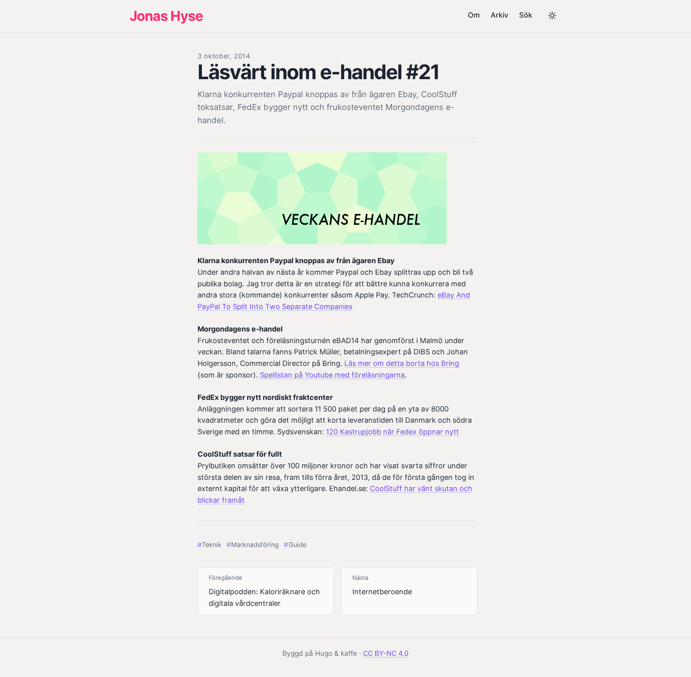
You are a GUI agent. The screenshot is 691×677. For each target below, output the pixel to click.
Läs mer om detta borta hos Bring (401, 363)
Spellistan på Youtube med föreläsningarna (332, 375)
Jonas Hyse (166, 16)
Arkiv (499, 15)
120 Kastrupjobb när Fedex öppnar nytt (392, 431)
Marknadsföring (255, 545)
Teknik (212, 545)
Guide (297, 545)
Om (474, 15)
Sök (525, 15)
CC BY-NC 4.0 (386, 653)
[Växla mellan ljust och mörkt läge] (552, 16)
